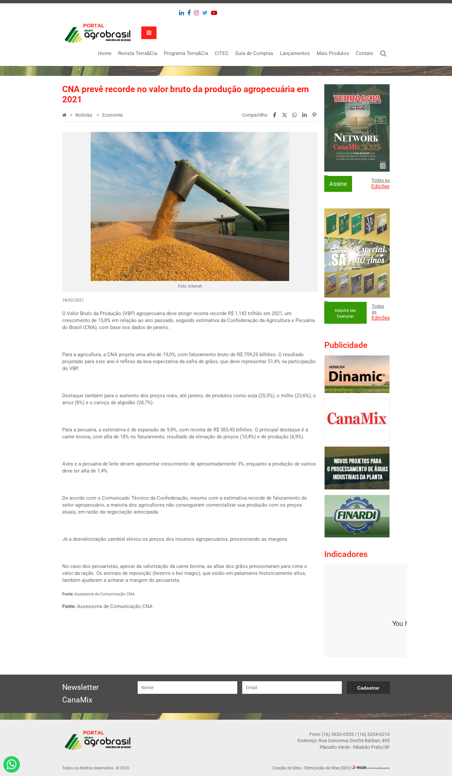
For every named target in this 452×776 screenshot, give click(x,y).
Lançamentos (295, 53)
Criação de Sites (286, 768)
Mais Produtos (333, 53)
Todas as (380, 184)
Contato (365, 53)
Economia (112, 115)
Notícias (84, 115)
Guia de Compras (254, 53)
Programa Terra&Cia (186, 53)
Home (105, 53)
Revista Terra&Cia (137, 53)
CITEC (222, 53)
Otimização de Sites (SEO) (327, 768)
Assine (338, 183)
